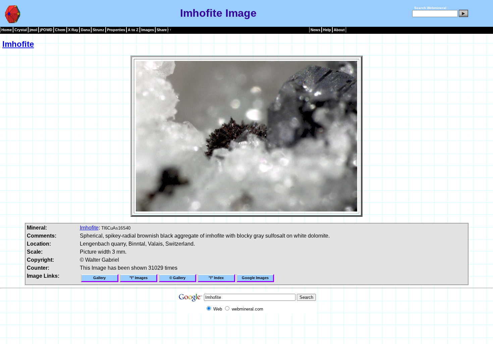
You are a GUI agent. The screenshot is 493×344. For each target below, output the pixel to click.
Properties (116, 30)
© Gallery (177, 278)
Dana (85, 30)
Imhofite (18, 44)
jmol (33, 30)
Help (327, 30)
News (315, 30)
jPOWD (46, 30)
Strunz (98, 30)
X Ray (73, 30)
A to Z (133, 30)
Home (6, 30)
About (339, 30)
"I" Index (216, 278)
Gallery (99, 278)
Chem (60, 30)
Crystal (20, 30)
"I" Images (138, 278)
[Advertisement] (246, 329)
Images (147, 30)
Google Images (255, 278)
